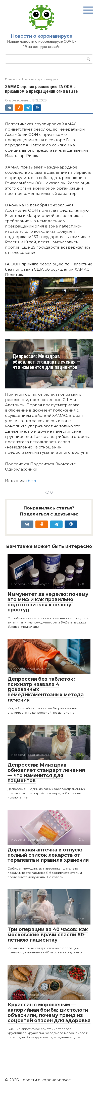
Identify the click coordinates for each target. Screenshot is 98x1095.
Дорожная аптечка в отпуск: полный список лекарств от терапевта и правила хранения (48, 855)
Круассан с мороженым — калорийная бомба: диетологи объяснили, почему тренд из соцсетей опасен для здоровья (49, 1012)
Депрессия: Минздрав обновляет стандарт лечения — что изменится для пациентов (46, 362)
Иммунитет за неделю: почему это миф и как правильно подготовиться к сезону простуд (48, 602)
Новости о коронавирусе (41, 36)
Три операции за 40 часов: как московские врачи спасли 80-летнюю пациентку (48, 935)
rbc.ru (31, 480)
